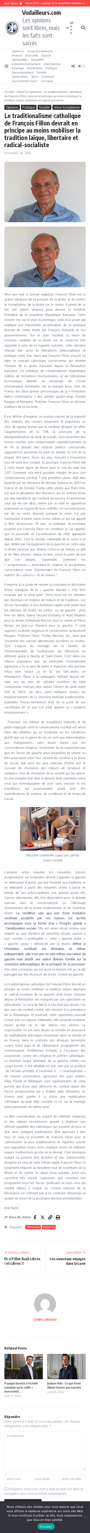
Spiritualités (20, 59)
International (52, 64)
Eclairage (18, 68)
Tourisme (48, 76)
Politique (51, 68)
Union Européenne (40, 51)
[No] (84, 1517)
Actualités (37, 59)
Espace (46, 55)
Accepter (46, 1526)
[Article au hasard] (73, 66)
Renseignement (22, 72)
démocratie (33, 1227)
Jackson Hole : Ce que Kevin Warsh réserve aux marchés (64, 1385)
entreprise (49, 1227)
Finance (17, 55)
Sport (34, 76)
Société (42, 72)
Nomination (34, 68)
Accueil (9, 91)
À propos (47, 81)
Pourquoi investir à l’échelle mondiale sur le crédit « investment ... (21, 1387)
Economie (31, 55)
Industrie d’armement (26, 64)
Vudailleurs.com (41, 12)
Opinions (18, 51)
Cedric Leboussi (45, 1319)
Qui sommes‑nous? (25, 81)
